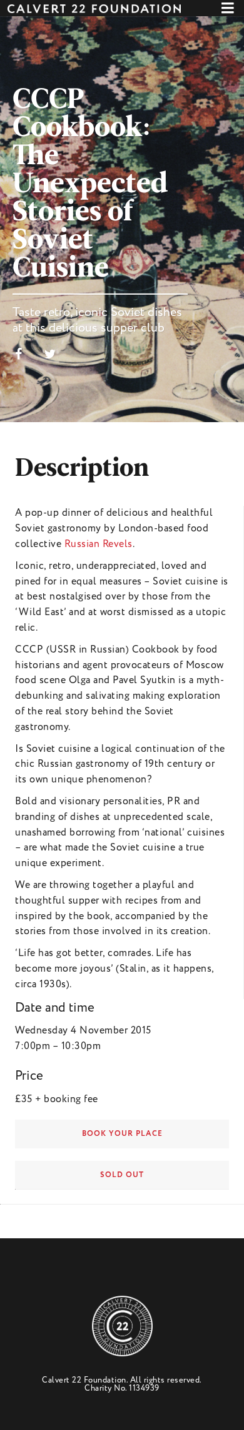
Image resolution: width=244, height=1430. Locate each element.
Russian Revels (98, 544)
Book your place (122, 1133)
